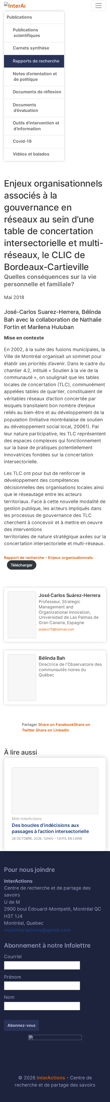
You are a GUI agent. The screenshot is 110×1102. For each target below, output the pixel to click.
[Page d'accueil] (15, 5)
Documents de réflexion (37, 91)
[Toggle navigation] (98, 5)
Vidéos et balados (31, 154)
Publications (19, 17)
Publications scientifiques (26, 32)
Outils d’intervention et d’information (36, 125)
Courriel (13, 956)
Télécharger (22, 565)
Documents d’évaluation (25, 107)
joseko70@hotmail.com (56, 629)
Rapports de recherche (36, 61)
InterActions (51, 1077)
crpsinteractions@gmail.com (37, 930)
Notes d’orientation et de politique (35, 76)
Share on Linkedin (52, 730)
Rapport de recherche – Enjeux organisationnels (48, 557)
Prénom (12, 977)
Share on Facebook (56, 724)
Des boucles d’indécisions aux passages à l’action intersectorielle (50, 828)
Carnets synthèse (31, 48)
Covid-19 (22, 141)
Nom (9, 997)
